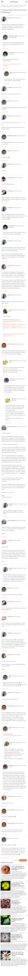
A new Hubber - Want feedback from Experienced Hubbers (17, 884)
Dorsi (11, 742)
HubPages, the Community (17, 933)
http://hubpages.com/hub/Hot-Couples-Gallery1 (14, 324)
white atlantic (10, 177)
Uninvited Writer (11, 344)
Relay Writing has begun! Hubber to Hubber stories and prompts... (17, 937)
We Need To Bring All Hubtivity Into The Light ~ (17, 920)
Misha (11, 72)
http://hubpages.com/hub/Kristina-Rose (12, 326)
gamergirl (9, 265)
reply (4, 48)
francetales (12, 378)
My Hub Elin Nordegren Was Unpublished (16, 902)
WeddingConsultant (13, 35)
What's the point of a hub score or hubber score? (17, 954)
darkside (11, 309)
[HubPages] (14, 2)
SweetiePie (9, 17)
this (16, 37)
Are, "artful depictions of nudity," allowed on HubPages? (17, 868)
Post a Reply (23, 860)
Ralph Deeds (11, 52)
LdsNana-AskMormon (12, 426)
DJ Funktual (10, 191)
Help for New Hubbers (16, 881)
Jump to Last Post (11, 15)
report (7, 48)
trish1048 (9, 540)
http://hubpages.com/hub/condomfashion (12, 735)
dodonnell (11, 360)
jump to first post (15, 860)
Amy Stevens (10, 796)
